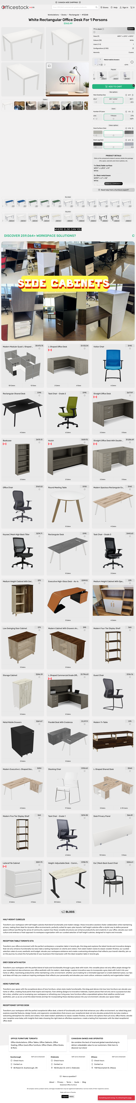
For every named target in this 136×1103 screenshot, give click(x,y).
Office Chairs (47, 1045)
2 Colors (57, 385)
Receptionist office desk (16, 1005)
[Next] (132, 95)
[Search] (96, 7)
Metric (71, 1096)
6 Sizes (78, 385)
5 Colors (68, 526)
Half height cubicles (14, 919)
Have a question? (69, 1076)
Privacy (60, 1082)
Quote (76, 1082)
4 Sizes (33, 902)
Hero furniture (11, 984)
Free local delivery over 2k (69, 2)
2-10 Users (124, 808)
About (51, 1082)
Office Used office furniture (29, 1045)
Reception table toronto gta (18, 941)
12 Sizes (33, 385)
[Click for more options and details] (101, 65)
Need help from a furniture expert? (115, 190)
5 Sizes (124, 855)
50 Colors (12, 385)
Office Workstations (19, 1042)
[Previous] (126, 95)
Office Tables (33, 1042)
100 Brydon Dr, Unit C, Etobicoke (66, 1068)
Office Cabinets (46, 1042)
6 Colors (113, 385)
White (103, 168)
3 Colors (113, 573)
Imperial (65, 1096)
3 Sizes (124, 432)
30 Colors (57, 902)
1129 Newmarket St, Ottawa (105, 1068)
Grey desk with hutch (14, 962)
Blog (84, 1082)
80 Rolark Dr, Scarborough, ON (25, 1068)
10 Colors (102, 855)
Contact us (17, 1064)
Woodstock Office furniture (68, 1085)
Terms (69, 1082)
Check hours (18, 1061)
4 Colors (22, 432)
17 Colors (68, 808)
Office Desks (58, 1045)
